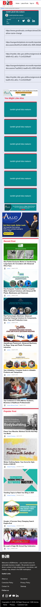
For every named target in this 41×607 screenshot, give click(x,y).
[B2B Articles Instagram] (6, 596)
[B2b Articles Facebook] (19, 21)
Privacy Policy (25, 582)
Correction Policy (7, 582)
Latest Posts (24, 3)
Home (17, 3)
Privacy (12, 605)
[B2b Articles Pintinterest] (29, 21)
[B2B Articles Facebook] (3, 595)
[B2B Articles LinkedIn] (17, 596)
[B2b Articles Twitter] (24, 21)
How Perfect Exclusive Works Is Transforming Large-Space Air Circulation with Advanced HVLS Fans (20, 264)
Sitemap (23, 586)
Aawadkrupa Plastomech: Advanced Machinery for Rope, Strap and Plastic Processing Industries (20, 345)
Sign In (32, 3)
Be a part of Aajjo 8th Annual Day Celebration (20, 546)
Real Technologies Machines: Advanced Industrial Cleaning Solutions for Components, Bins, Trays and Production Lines (20, 318)
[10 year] (20, 207)
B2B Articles (34, 602)
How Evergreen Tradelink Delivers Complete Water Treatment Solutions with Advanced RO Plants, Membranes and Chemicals (20, 291)
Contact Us (5, 586)
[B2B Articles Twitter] (10, 595)
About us (5, 579)
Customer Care (22, 605)
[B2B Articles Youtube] (13, 595)
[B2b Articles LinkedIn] (34, 21)
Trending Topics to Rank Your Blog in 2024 (19, 493)
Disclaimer (23, 579)
